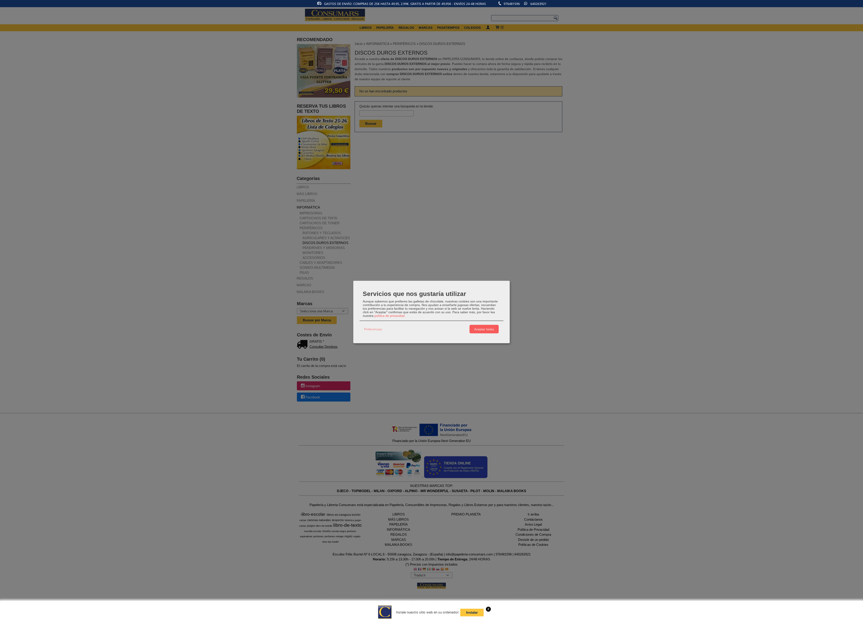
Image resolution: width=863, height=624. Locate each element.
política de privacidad (389, 316)
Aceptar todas (484, 329)
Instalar (472, 612)
